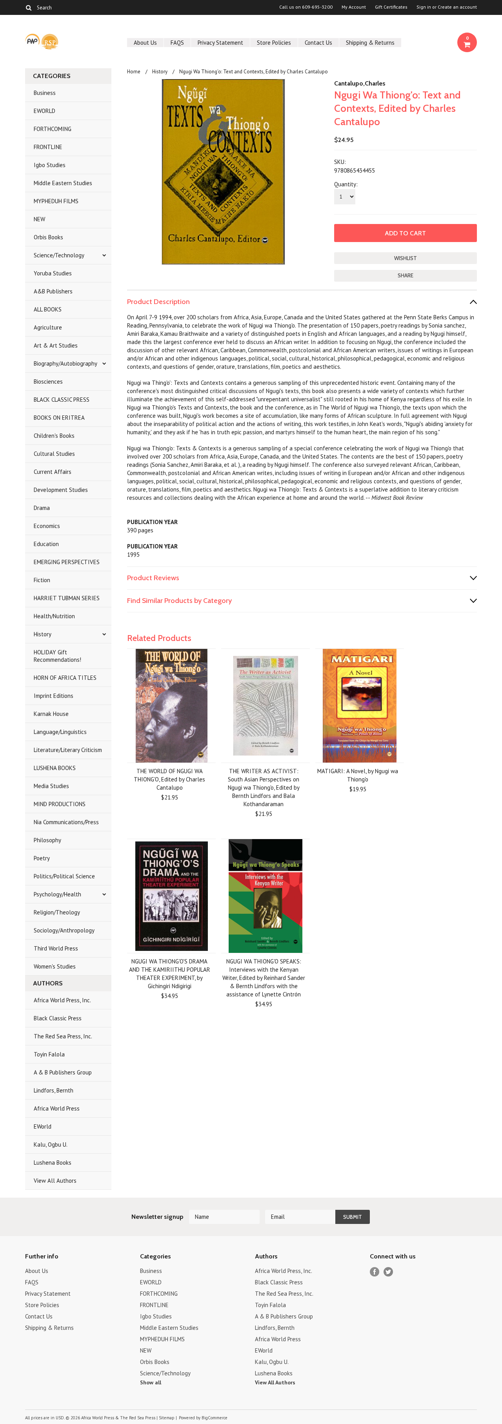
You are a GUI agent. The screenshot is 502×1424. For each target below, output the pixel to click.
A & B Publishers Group (63, 1072)
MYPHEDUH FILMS (56, 201)
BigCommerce (214, 1417)
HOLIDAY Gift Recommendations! (57, 655)
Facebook (375, 1272)
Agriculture (48, 327)
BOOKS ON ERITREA (59, 417)
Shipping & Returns (370, 42)
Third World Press (56, 948)
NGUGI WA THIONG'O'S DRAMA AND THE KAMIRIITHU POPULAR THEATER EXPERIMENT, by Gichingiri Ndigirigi (169, 974)
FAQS (177, 42)
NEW (39, 219)
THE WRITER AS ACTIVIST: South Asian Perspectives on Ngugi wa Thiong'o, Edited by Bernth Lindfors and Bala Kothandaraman (264, 787)
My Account (354, 7)
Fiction (42, 580)
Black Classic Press (58, 1018)
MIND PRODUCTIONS (59, 804)
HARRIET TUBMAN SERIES (67, 598)
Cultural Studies (54, 453)
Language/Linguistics (60, 732)
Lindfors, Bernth (53, 1090)
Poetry (42, 858)
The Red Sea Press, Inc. (63, 1036)
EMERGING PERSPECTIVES (67, 562)
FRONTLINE (48, 147)
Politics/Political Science (64, 876)
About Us (145, 42)
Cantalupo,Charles (360, 83)
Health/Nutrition (54, 616)
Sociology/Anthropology (64, 930)
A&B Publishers (53, 291)
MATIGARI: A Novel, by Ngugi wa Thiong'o (357, 775)
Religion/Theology (57, 912)
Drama (42, 508)
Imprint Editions (53, 695)
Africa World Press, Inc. (62, 1000)
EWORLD (44, 111)
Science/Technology (59, 255)
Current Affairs (52, 471)
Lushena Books (52, 1162)
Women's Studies (55, 966)
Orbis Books (48, 237)
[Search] (28, 7)
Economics (47, 526)
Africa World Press (57, 1108)
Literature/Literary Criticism (68, 750)
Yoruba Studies (53, 273)
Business (45, 93)
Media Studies (51, 786)
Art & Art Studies (56, 345)
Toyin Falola (49, 1054)
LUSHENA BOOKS (55, 768)
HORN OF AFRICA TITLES (65, 677)
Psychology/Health (57, 894)
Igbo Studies (49, 165)
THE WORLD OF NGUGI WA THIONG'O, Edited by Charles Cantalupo (169, 779)
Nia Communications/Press (66, 822)
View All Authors (55, 1180)
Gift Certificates (391, 7)
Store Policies (274, 42)
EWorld (42, 1126)
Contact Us (318, 42)
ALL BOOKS (48, 309)
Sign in (424, 7)
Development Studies (61, 489)
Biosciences (48, 381)
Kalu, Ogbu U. (50, 1144)
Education (46, 544)
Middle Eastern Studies (63, 183)
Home (133, 71)
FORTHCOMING (52, 129)
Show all (150, 1382)
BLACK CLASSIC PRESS (61, 399)
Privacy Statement (220, 42)
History (42, 634)
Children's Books (54, 435)
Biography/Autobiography (65, 363)
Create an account (457, 7)
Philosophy (47, 840)
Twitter (388, 1272)
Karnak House (51, 713)
